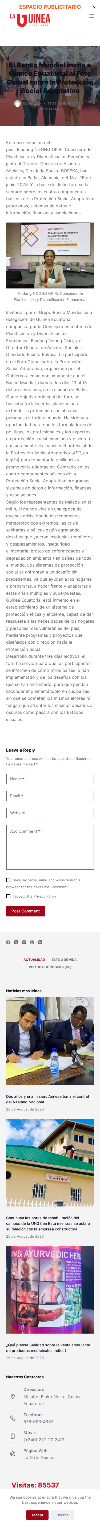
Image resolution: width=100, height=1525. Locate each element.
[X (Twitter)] (16, 942)
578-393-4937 (38, 1421)
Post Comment (25, 911)
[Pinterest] (32, 942)
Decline (63, 1515)
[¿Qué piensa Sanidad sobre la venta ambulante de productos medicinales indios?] (50, 1290)
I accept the (34, 896)
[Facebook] (8, 942)
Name (17, 778)
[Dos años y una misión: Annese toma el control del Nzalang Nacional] (50, 1041)
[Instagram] (24, 942)
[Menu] (91, 16)
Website (17, 812)
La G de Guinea (38, 1457)
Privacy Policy (45, 896)
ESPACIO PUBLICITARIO (50, 7)
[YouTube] (40, 942)
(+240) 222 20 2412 (44, 1439)
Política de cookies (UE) (50, 967)
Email (16, 795)
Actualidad (50, 109)
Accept (37, 1515)
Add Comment (25, 831)
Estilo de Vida (64, 960)
